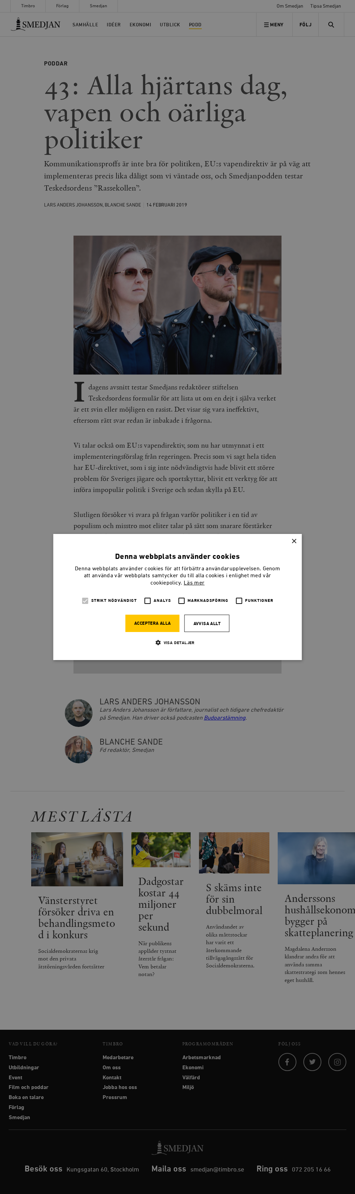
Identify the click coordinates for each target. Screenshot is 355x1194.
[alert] (177, 597)
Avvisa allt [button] (206, 624)
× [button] (293, 541)
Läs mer (194, 583)
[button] (177, 642)
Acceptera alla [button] (152, 623)
